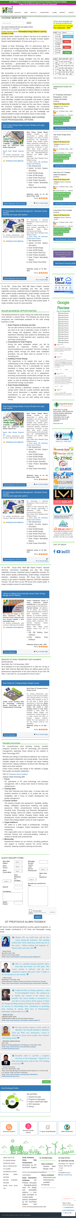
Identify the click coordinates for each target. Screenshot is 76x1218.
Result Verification (10, 1166)
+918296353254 (69, 1207)
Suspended (68, 36)
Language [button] (17, 12)
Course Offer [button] (44, 12)
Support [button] (62, 12)
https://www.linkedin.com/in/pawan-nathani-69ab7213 (23, 1020)
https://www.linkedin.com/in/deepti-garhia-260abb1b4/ (23, 957)
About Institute (8, 1158)
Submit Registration (10, 652)
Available (67, 52)
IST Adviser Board (9, 1160)
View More (46, 1082)
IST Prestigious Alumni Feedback (17, 774)
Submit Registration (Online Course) (14, 204)
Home (26, 12)
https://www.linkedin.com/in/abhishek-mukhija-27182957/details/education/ (19, 1047)
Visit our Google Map (63, 311)
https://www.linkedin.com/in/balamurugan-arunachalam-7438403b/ (27, 983)
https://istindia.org (66, 1175)
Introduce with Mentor (14, 161)
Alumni (54, 12)
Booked (67, 41)
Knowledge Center (10, 1171)
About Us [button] (33, 12)
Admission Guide (9, 1163)
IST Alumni (6, 1169)
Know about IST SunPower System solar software (37, 163)
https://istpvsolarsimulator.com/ (34, 1207)
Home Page (40, 41)
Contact (71, 12)
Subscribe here (58, 423)
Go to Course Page (42, 203)
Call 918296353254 (68, 1210)
